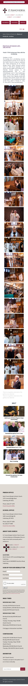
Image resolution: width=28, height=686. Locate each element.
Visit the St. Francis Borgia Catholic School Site (14, 2)
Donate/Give (15, 22)
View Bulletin (5, 22)
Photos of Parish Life (11, 34)
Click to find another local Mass (12, 628)
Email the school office (9, 526)
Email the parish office (9, 506)
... (0, 685)
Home (4, 34)
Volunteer (22, 22)
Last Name (6, 578)
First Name (6, 574)
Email (5, 571)
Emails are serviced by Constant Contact (13, 593)
